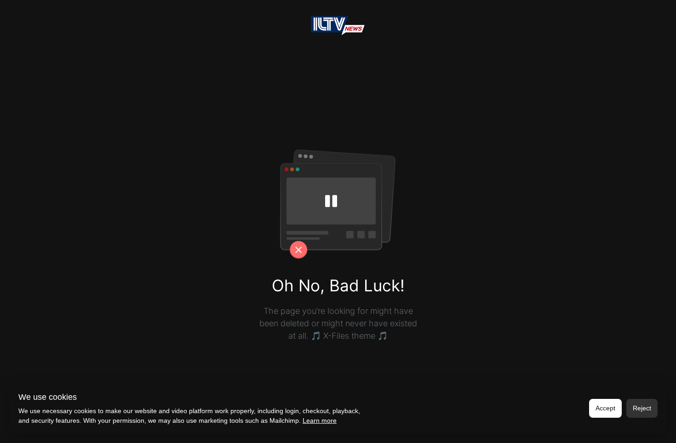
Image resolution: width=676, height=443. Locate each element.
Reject (642, 408)
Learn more (320, 420)
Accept (605, 408)
